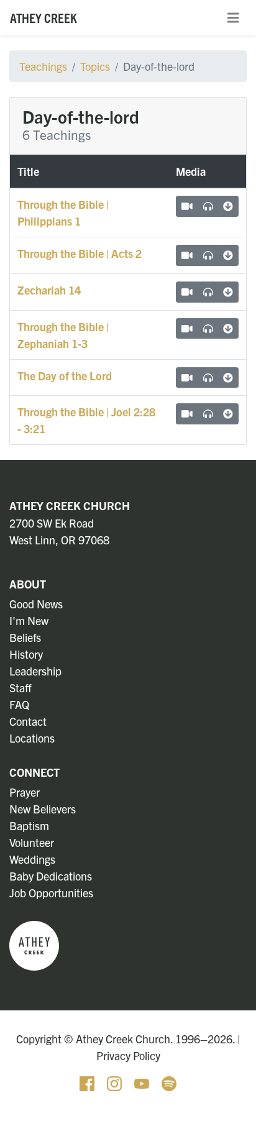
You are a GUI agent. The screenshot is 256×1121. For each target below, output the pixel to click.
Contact (28, 721)
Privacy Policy (128, 1055)
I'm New (28, 620)
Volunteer (31, 842)
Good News (36, 604)
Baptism (29, 825)
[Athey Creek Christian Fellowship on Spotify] (169, 1082)
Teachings (43, 66)
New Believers (42, 809)
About (27, 584)
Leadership (35, 671)
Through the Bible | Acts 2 (79, 253)
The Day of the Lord (64, 375)
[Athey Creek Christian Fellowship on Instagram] (115, 1082)
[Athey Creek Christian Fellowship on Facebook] (88, 1082)
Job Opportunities (51, 892)
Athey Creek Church (69, 505)
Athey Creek (43, 17)
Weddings (32, 859)
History (26, 654)
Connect (34, 772)
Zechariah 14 (49, 290)
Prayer (24, 792)
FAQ (19, 704)
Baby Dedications (50, 876)
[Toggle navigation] (233, 18)
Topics (95, 66)
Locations (32, 738)
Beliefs (25, 637)
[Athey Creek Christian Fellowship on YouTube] (143, 1082)
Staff (20, 687)
